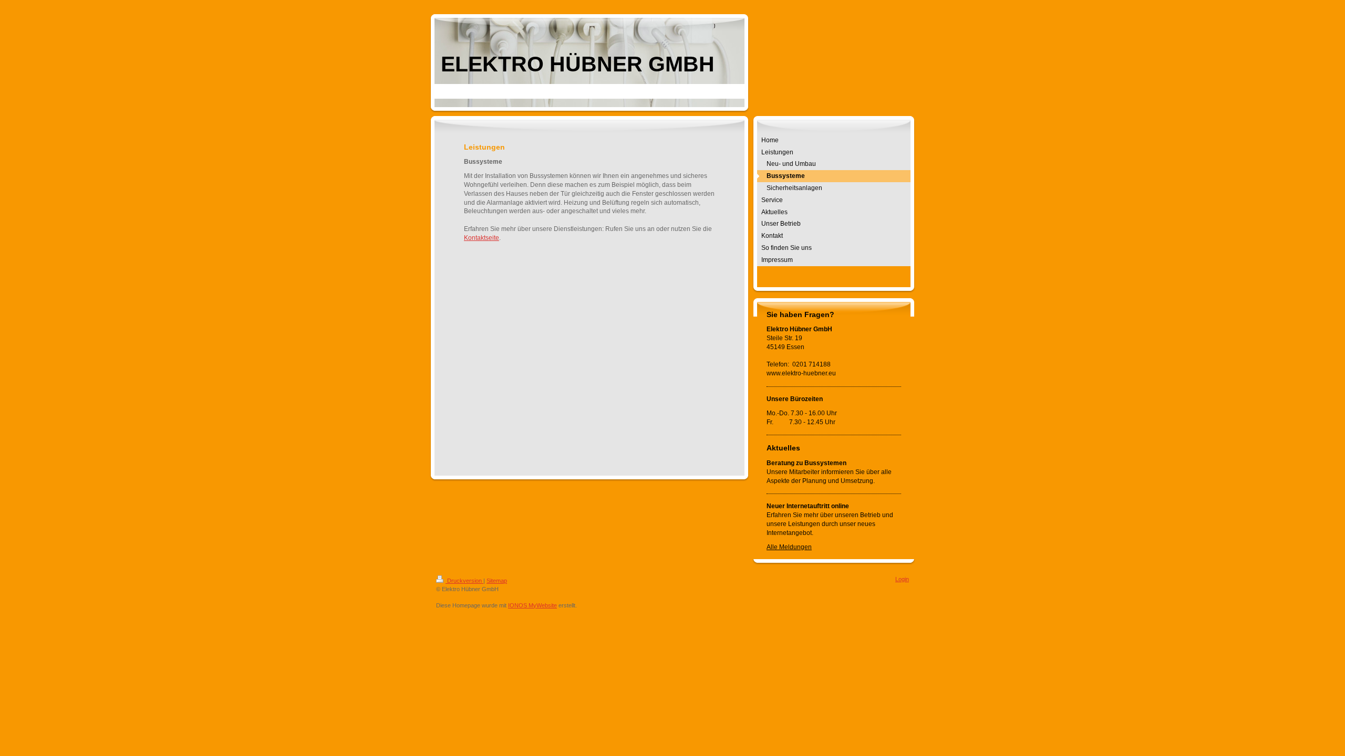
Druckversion (464, 581)
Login (902, 579)
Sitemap (497, 581)
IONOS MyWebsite (532, 605)
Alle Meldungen (789, 547)
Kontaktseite (481, 238)
